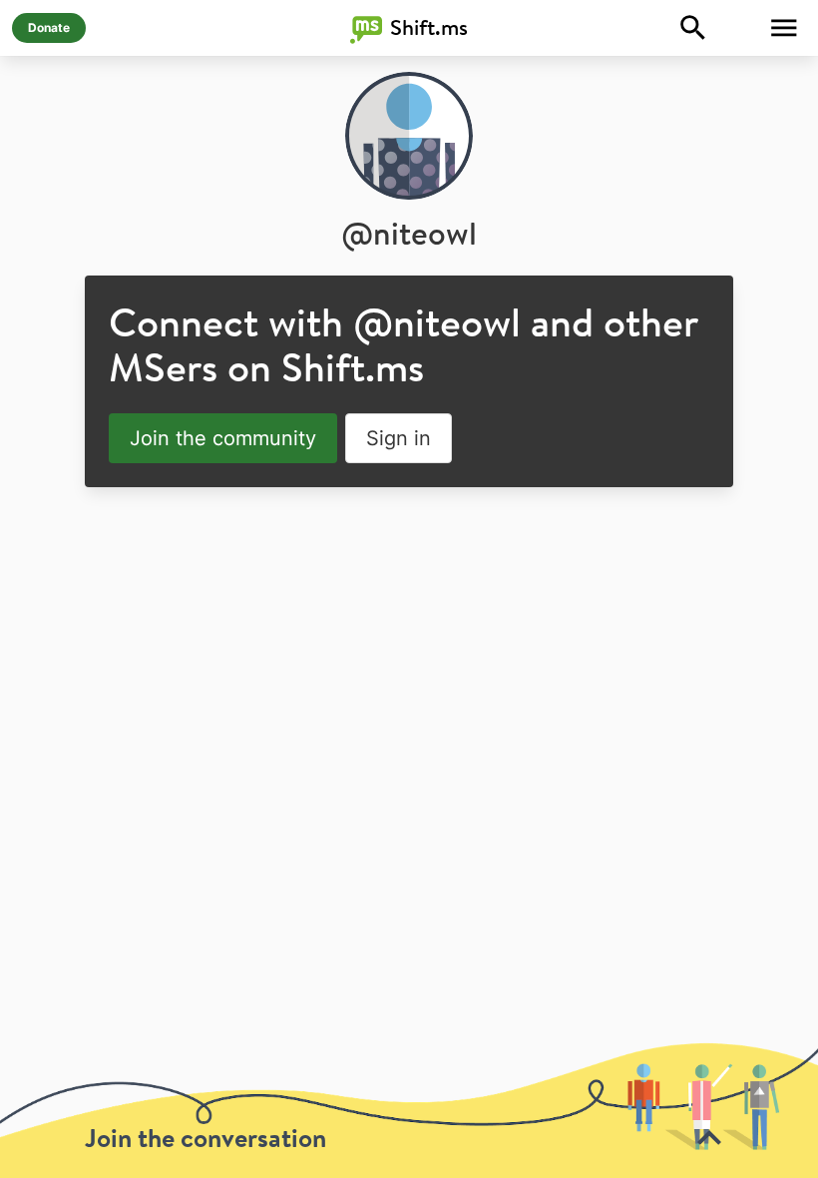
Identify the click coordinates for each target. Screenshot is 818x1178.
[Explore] (693, 28)
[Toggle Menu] (784, 28)
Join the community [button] (223, 438)
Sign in (398, 438)
